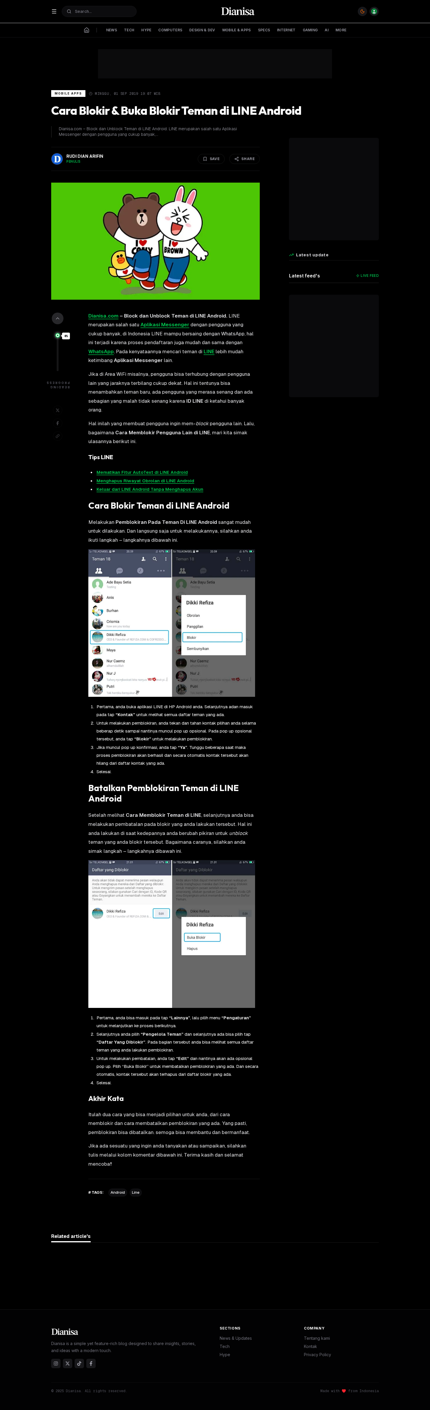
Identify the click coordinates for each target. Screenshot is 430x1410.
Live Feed (370, 275)
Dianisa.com (103, 316)
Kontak (310, 1346)
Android (118, 1192)
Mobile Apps (68, 93)
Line (136, 1192)
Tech (225, 1346)
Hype (225, 1354)
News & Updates (236, 1338)
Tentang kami (317, 1338)
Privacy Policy (317, 1354)
